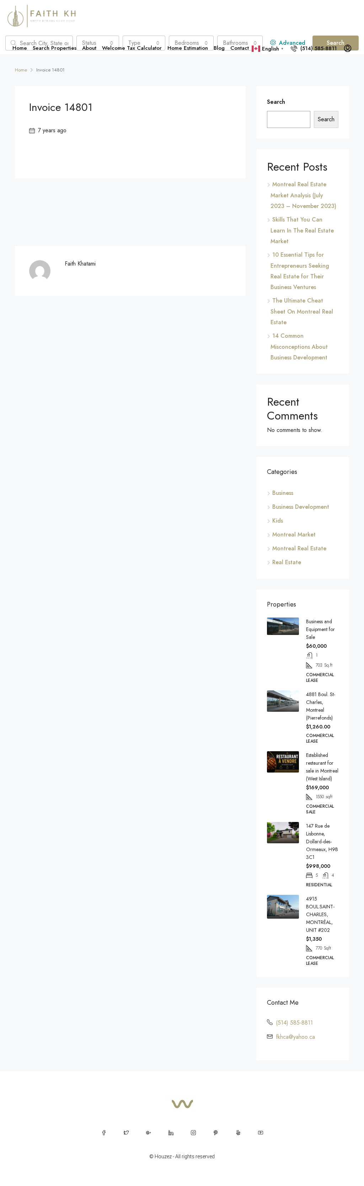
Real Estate (286, 562)
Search (276, 102)
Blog (219, 48)
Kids (277, 521)
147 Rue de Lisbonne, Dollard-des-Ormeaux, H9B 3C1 (322, 841)
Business (282, 493)
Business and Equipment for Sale (320, 629)
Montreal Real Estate (299, 548)
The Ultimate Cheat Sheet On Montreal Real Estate (302, 311)
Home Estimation (187, 48)
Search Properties (54, 48)
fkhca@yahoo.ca (295, 1037)
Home (19, 48)
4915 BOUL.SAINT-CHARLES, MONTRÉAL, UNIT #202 (320, 914)
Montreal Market (294, 534)
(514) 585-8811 (318, 48)
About (89, 48)
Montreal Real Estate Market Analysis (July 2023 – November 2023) (303, 195)
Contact (239, 48)
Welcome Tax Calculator (132, 48)
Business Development (300, 507)
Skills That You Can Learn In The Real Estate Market (302, 230)
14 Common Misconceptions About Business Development (299, 347)
